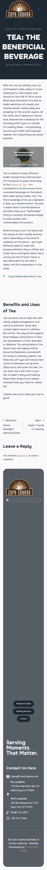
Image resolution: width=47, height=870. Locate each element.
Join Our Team (19, 818)
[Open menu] (38, 9)
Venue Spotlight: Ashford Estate (11, 426)
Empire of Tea (18, 184)
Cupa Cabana (14, 65)
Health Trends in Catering (36, 425)
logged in (22, 455)
